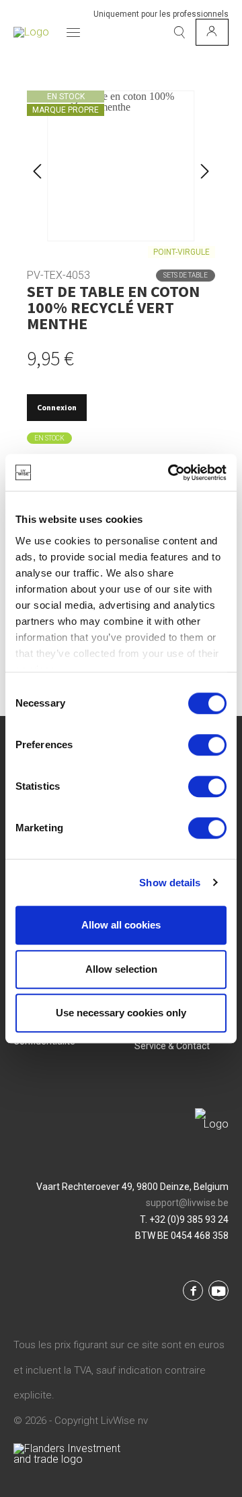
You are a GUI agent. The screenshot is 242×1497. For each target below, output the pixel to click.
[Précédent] (37, 166)
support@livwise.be (187, 1202)
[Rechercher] (179, 32)
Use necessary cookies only (121, 1012)
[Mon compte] (212, 32)
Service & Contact (172, 1045)
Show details (169, 882)
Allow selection (121, 969)
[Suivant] (205, 166)
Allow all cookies (121, 925)
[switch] (207, 745)
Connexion (57, 407)
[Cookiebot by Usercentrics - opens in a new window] (171, 472)
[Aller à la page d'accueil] (31, 32)
